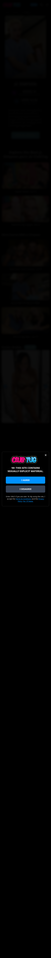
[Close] (45, 455)
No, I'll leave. (28, 501)
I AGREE (25, 480)
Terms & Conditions (23, 499)
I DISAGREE (25, 489)
